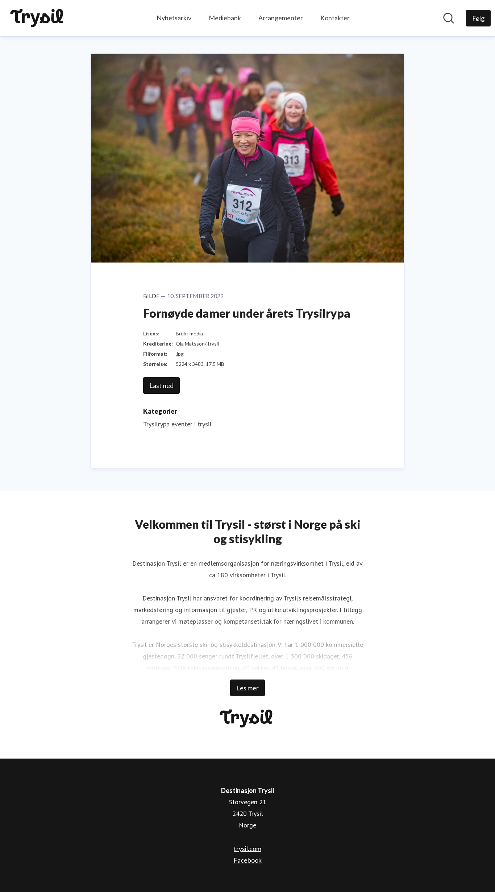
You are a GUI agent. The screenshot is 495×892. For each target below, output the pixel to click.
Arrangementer (280, 18)
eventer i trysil (191, 424)
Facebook (247, 860)
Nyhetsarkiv (174, 18)
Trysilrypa (156, 424)
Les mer (247, 688)
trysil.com (247, 848)
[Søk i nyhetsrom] (448, 18)
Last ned (161, 385)
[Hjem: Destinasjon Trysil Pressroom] (38, 18)
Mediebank (225, 18)
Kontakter (335, 18)
